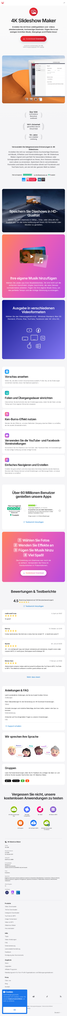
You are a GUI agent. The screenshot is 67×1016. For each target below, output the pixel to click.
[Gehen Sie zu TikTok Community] (47, 996)
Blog (6, 983)
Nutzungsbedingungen (35, 1006)
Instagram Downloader (12, 913)
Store (6, 963)
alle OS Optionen (32, 47)
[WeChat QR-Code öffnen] (22, 781)
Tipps (6, 936)
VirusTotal (33, 129)
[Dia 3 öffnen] (40, 99)
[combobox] (58, 1012)
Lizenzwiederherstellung (12, 949)
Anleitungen (8, 697)
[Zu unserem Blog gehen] (60, 996)
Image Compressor (11, 919)
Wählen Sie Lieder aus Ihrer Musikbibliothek (24, 283)
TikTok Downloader (11, 910)
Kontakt (7, 987)
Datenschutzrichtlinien (47, 1006)
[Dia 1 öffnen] (31, 99)
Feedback (8, 952)
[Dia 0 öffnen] (26, 99)
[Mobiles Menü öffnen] (64, 2)
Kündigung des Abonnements (14, 955)
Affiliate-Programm (11, 969)
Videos (7, 704)
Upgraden (8, 966)
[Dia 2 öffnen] (36, 99)
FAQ (6, 719)
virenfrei (42, 47)
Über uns (8, 980)
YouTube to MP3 (10, 916)
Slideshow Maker (10, 925)
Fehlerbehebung (10, 713)
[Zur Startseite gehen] (2, 2)
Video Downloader (11, 906)
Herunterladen (9, 928)
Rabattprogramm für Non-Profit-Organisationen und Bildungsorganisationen (29, 972)
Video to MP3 (9, 922)
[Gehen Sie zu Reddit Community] (27, 781)
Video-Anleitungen (10, 939)
